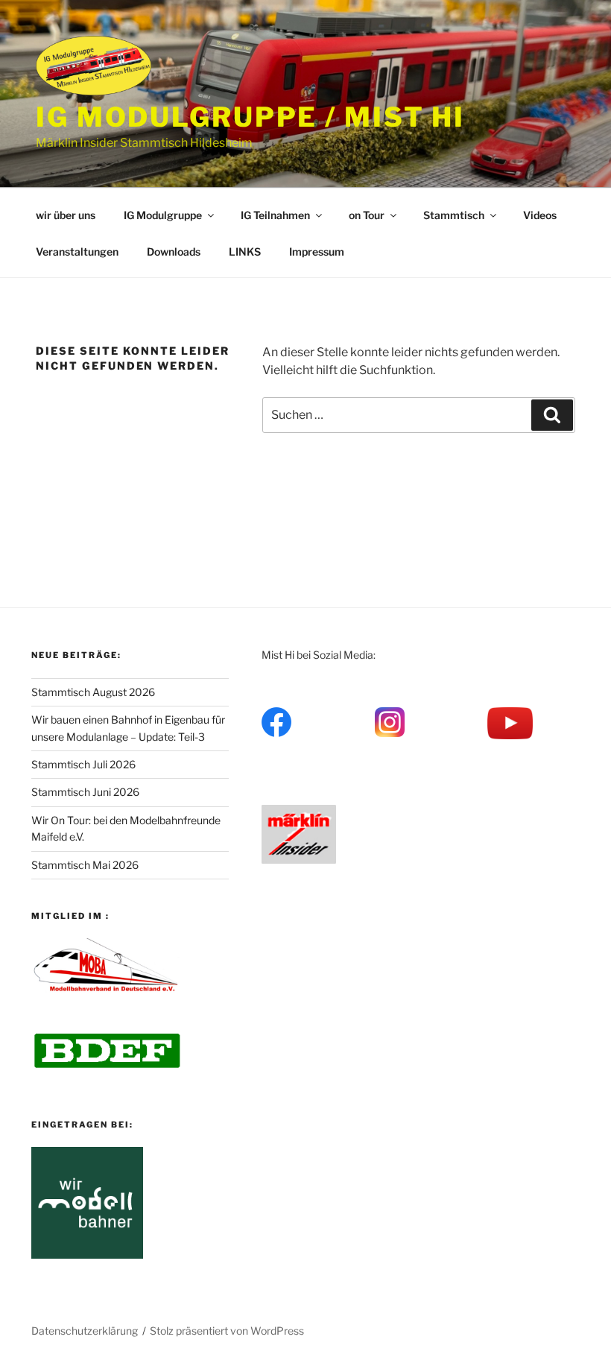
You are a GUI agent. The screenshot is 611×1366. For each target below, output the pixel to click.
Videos (540, 215)
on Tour (366, 215)
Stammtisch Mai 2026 (85, 865)
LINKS (245, 251)
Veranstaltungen (77, 251)
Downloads (173, 251)
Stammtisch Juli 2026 (83, 764)
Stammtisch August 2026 (93, 692)
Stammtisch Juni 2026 (85, 791)
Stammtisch (453, 215)
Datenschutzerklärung (84, 1330)
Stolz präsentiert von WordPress (227, 1330)
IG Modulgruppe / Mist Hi (250, 117)
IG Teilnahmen (275, 215)
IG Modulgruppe (163, 215)
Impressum (316, 251)
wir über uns (65, 215)
